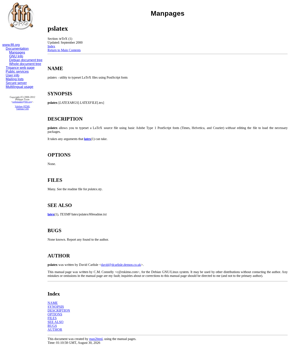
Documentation (17, 48)
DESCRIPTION (59, 310)
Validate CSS (22, 109)
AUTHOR (55, 329)
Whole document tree (25, 64)
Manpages (17, 52)
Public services (17, 71)
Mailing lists (15, 79)
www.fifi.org (11, 45)
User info (12, 75)
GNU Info (16, 56)
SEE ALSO (55, 322)
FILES (52, 318)
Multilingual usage (19, 87)
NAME (53, 303)
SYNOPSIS (56, 306)
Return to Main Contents (64, 50)
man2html (96, 339)
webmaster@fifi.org (22, 102)
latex (87, 139)
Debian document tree (25, 60)
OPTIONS (55, 314)
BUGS (52, 326)
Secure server (16, 83)
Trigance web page (20, 67)
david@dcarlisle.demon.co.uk (121, 264)
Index (51, 46)
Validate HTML (22, 106)
